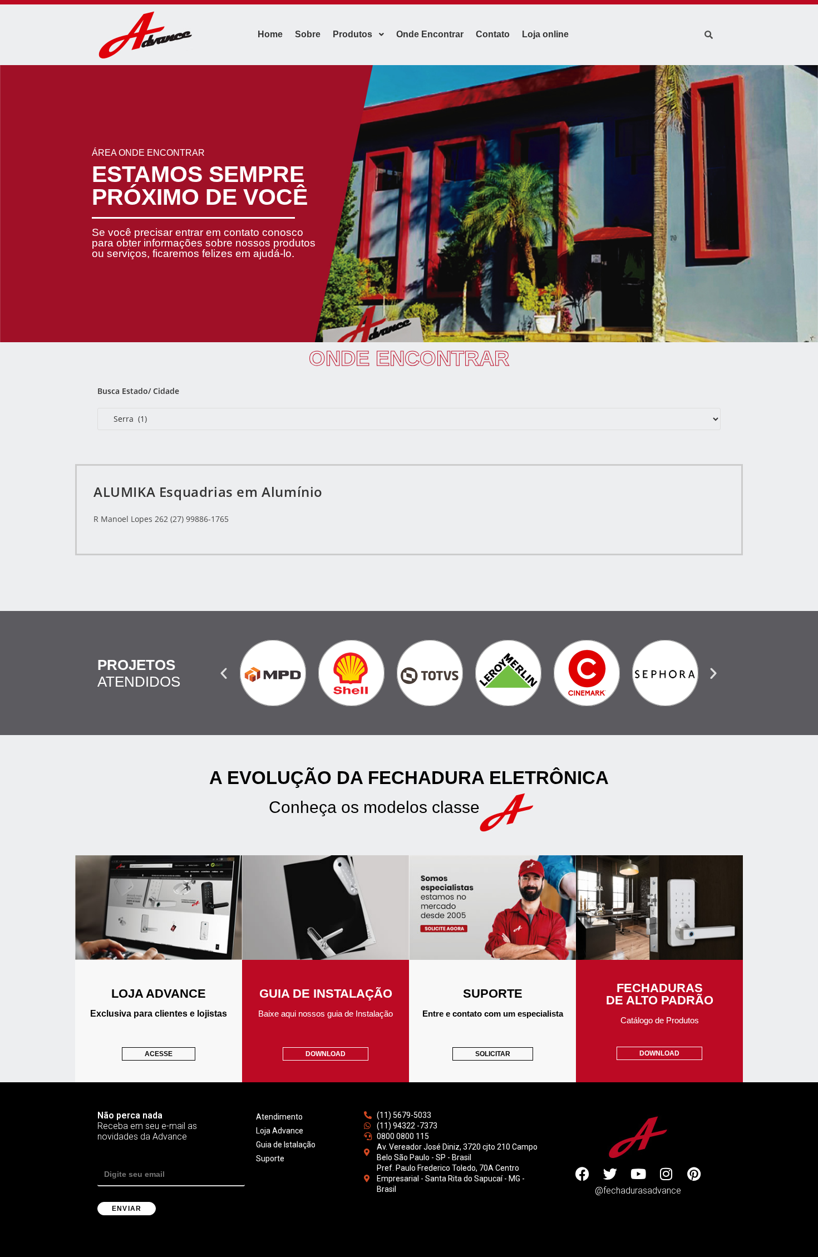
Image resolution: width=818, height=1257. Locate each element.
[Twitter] (610, 1174)
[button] (223, 673)
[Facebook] (583, 1174)
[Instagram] (666, 1174)
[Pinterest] (694, 1174)
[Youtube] (638, 1174)
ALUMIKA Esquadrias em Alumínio (208, 491)
